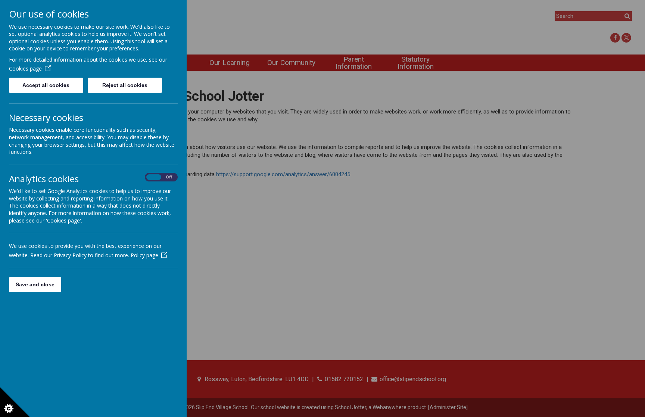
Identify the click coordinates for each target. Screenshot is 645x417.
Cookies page (25, 68)
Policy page (144, 255)
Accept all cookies (45, 85)
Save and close (35, 284)
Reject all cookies (124, 85)
